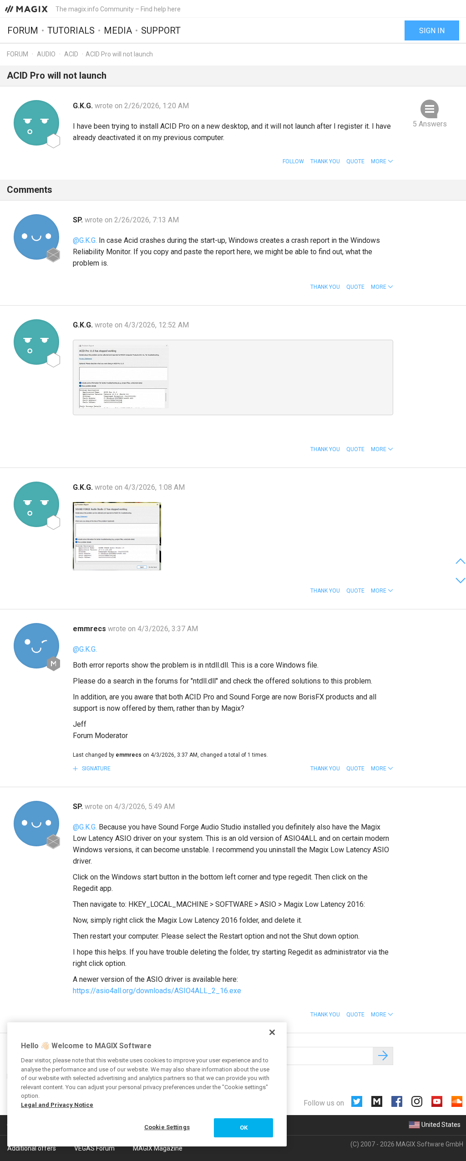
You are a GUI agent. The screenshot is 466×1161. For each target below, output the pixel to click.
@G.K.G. (85, 240)
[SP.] (36, 237)
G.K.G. (84, 105)
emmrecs (90, 628)
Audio (46, 54)
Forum (22, 30)
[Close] (272, 1032)
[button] (382, 161)
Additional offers (31, 1148)
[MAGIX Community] (27, 8)
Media (118, 30)
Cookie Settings (167, 1127)
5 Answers (430, 124)
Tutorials (71, 30)
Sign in (432, 30)
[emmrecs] (36, 645)
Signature (96, 768)
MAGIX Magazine (157, 1148)
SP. (79, 220)
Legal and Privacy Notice (57, 1104)
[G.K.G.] (36, 123)
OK (244, 1127)
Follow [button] (293, 161)
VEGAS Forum (94, 1148)
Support (161, 30)
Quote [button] (355, 161)
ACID (71, 54)
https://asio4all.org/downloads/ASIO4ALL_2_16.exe (157, 990)
